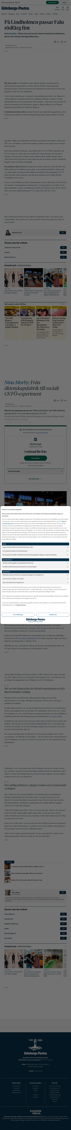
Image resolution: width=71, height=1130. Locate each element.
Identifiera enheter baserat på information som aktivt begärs (19, 567)
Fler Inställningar (18, 614)
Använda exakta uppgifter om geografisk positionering (18, 563)
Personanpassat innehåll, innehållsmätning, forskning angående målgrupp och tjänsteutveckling (29, 555)
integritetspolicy (21, 605)
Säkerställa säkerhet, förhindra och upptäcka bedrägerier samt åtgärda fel (23, 575)
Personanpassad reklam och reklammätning (15, 551)
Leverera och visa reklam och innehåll (13, 579)
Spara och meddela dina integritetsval (13, 582)
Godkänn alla (53, 614)
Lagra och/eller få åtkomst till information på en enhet (18, 547)
